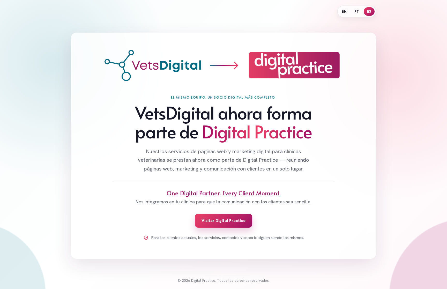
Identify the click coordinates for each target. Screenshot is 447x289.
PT (356, 11)
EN (344, 11)
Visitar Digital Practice (223, 220)
